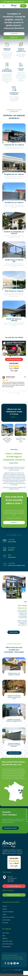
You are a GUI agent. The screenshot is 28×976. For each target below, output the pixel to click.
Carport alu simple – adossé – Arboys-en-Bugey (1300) (7, 439)
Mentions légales (18, 970)
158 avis (17, 368)
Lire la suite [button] (5, 388)
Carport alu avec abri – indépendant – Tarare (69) (21, 439)
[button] (3, 5)
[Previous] (1, 434)
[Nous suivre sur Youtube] (18, 963)
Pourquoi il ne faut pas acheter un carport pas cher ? (14, 697)
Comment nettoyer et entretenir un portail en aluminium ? (14, 745)
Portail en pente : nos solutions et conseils (14, 674)
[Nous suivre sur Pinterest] (11, 963)
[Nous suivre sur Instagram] (8, 963)
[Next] (26, 434)
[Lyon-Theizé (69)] (20, 793)
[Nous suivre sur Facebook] (5, 963)
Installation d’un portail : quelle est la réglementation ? (14, 721)
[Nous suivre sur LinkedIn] (15, 963)
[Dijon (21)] (19, 790)
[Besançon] (21, 790)
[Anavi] (14, 5)
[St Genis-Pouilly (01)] (23, 792)
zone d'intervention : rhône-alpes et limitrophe (13, 1)
